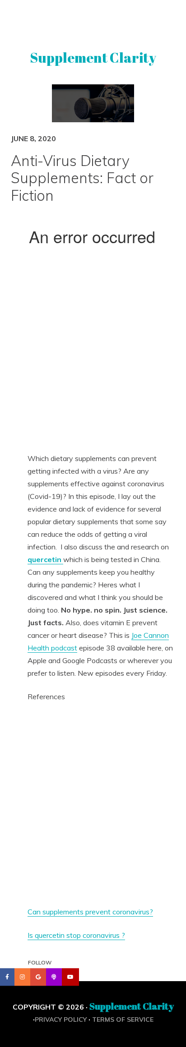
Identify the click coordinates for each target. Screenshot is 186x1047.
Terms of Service (122, 1019)
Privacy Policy (61, 1019)
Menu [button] (93, 19)
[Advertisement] (93, 353)
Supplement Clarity (93, 57)
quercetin (45, 559)
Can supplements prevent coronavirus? (90, 911)
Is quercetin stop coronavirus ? (76, 935)
